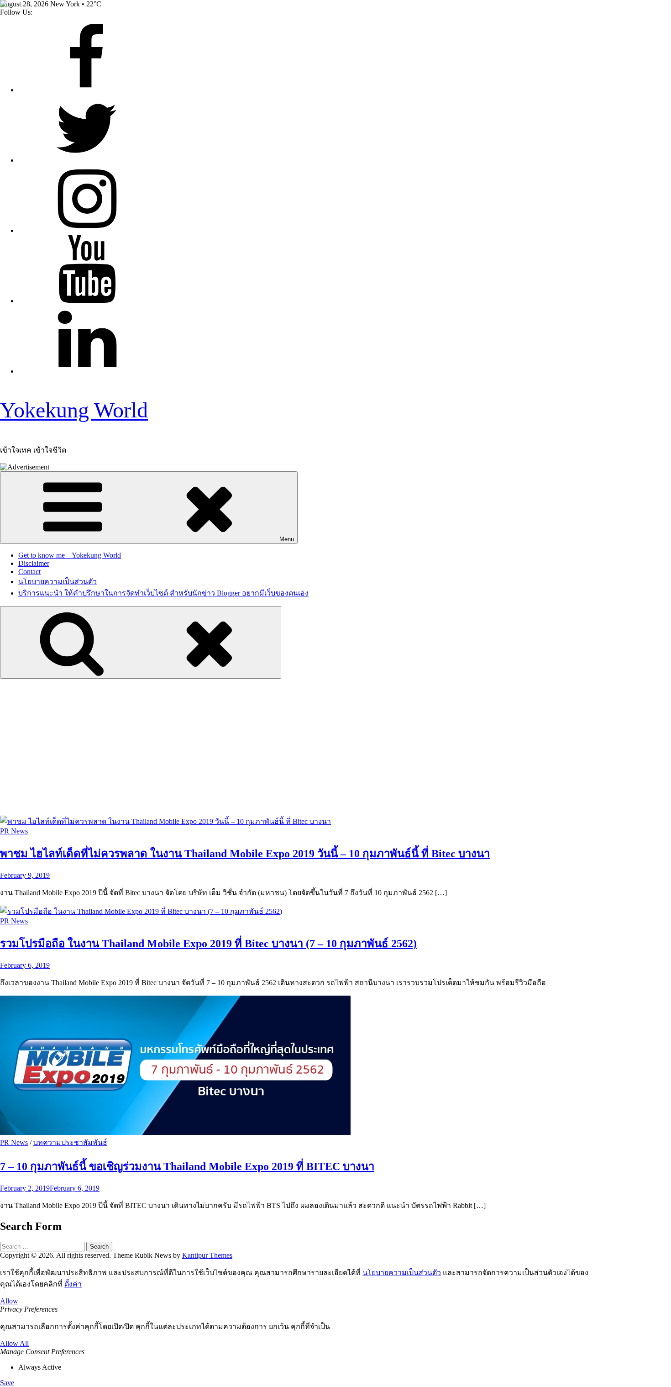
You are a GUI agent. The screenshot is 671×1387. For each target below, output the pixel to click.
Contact (29, 571)
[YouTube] (86, 301)
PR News (14, 831)
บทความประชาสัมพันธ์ (70, 1142)
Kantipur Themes (207, 1255)
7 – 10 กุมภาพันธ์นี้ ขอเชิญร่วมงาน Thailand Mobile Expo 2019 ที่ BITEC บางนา (187, 1166)
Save (7, 1383)
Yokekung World (74, 410)
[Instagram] (86, 230)
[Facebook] (86, 90)
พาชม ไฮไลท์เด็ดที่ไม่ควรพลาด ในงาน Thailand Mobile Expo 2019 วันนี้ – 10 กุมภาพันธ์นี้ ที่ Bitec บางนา (245, 854)
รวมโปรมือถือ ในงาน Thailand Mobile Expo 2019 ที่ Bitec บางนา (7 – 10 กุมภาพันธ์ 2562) (208, 943)
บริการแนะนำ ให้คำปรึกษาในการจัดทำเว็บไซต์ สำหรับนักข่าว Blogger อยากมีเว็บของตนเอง (163, 593)
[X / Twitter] (86, 160)
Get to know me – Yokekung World (69, 555)
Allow (9, 1301)
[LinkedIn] (86, 371)
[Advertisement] (335, 747)
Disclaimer (33, 563)
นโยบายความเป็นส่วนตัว (57, 581)
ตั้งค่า (73, 1284)
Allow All (14, 1343)
